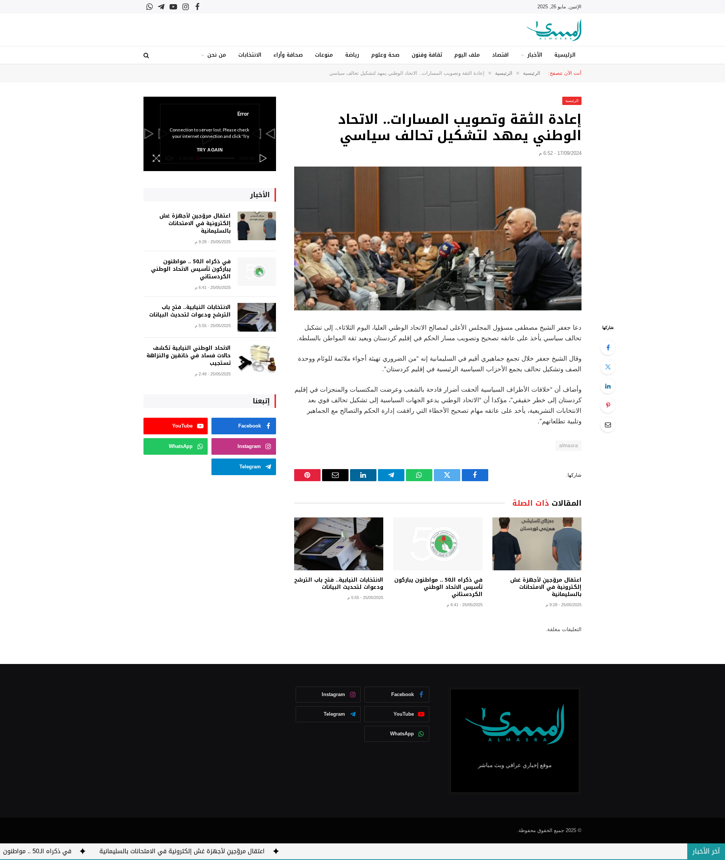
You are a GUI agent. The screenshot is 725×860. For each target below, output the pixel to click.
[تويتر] (607, 366)
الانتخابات (249, 55)
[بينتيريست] (607, 405)
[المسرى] (554, 30)
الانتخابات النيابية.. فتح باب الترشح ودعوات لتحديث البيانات (338, 583)
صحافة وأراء (288, 55)
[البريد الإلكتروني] (607, 424)
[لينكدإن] (607, 386)
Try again (210, 150)
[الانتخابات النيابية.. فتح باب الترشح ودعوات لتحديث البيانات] (338, 544)
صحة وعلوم (385, 55)
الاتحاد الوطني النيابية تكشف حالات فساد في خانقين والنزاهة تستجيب (189, 355)
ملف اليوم (467, 55)
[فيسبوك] (607, 347)
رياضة (352, 55)
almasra (568, 445)
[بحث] (147, 55)
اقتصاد (500, 55)
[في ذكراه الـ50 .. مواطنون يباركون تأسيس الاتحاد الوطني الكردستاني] (437, 544)
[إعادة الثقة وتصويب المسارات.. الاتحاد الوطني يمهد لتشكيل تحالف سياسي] (438, 238)
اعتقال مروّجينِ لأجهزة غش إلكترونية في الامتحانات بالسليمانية (546, 587)
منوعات (324, 55)
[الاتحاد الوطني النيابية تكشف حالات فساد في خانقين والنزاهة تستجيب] (257, 358)
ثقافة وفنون (427, 55)
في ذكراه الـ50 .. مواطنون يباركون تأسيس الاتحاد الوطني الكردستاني (438, 587)
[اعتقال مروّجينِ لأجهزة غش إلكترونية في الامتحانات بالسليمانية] (537, 544)
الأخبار (534, 55)
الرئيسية (564, 55)
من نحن (216, 55)
